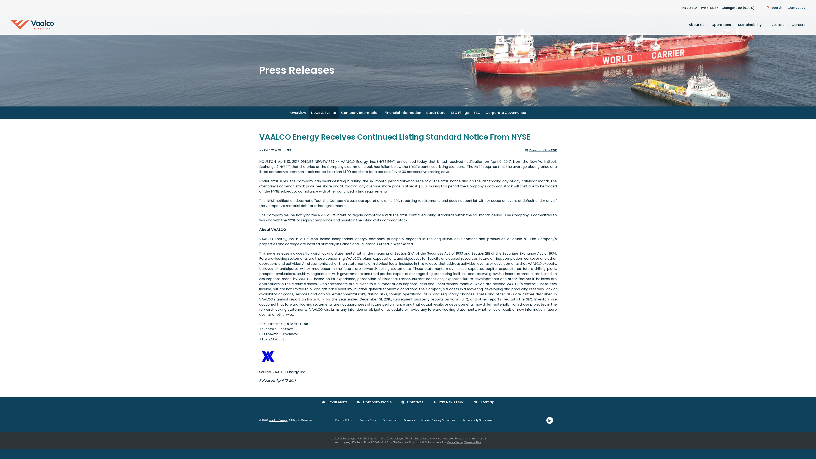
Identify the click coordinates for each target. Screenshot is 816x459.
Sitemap (484, 402)
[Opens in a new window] (549, 420)
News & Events (323, 112)
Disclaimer (390, 420)
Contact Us (796, 8)
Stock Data (436, 112)
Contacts (412, 402)
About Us (696, 24)
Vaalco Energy (278, 420)
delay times (470, 438)
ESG (477, 112)
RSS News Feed (448, 402)
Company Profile (374, 402)
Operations (721, 24)
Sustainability (750, 24)
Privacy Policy (344, 420)
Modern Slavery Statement (438, 420)
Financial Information (403, 112)
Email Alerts (335, 402)
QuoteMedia (377, 438)
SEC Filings (460, 112)
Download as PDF (543, 150)
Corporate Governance (506, 112)
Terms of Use (368, 420)
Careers (798, 24)
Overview (298, 112)
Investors (777, 24)
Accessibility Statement (477, 420)
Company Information (360, 112)
